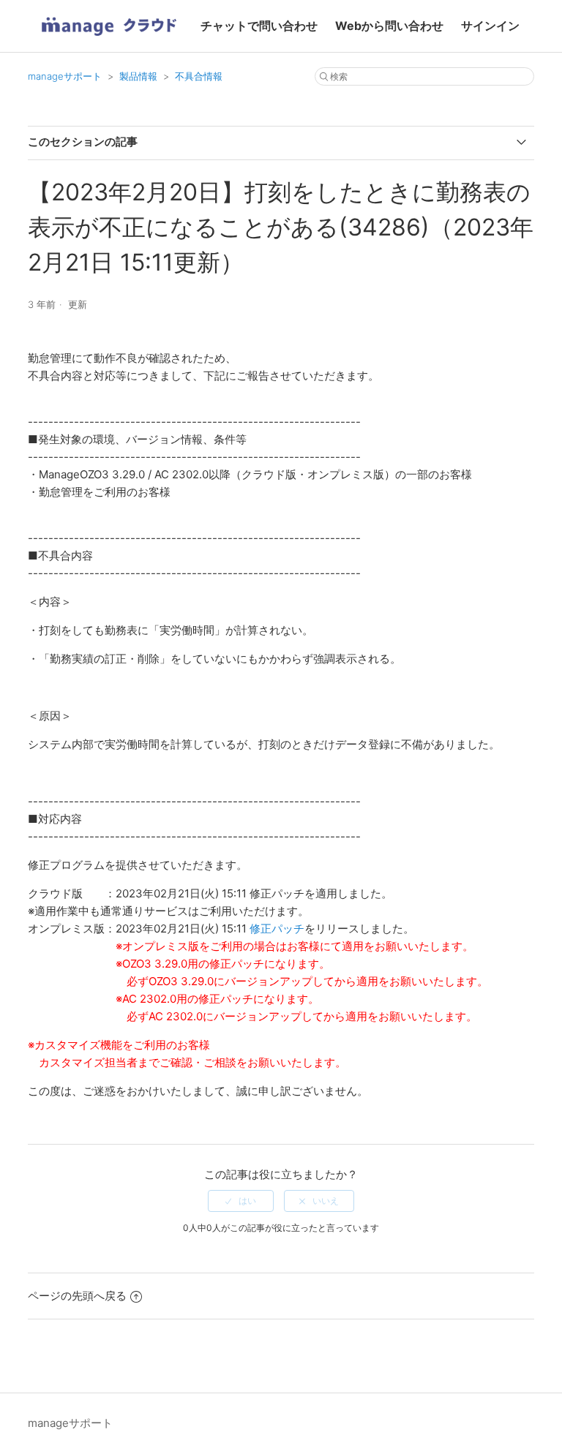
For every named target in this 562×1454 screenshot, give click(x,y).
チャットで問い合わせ (259, 25)
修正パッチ (277, 928)
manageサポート (65, 76)
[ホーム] (108, 41)
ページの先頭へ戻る (77, 1296)
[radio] (241, 1201)
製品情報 (138, 76)
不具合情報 (198, 76)
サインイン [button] (490, 25)
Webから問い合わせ (389, 25)
